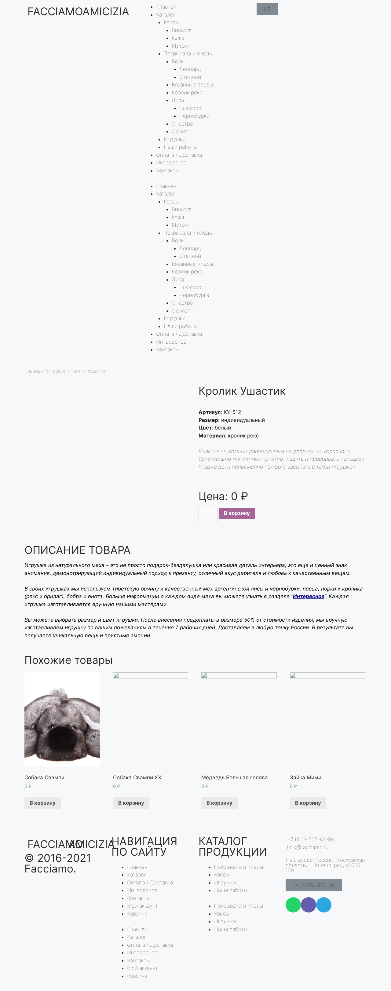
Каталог (166, 15)
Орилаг (181, 131)
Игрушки (174, 139)
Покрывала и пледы (188, 53)
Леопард (190, 69)
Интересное (171, 162)
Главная (166, 7)
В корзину (237, 513)
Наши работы (180, 147)
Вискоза (182, 30)
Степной (190, 77)
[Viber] (308, 904)
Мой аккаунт (142, 906)
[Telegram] (323, 904)
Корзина (137, 914)
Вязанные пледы (192, 85)
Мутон (180, 46)
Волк (178, 61)
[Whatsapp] (293, 904)
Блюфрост (192, 108)
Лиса (178, 100)
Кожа (178, 38)
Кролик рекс (187, 93)
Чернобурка (194, 116)
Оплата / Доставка (179, 155)
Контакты (167, 170)
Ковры (171, 22)
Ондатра (182, 124)
